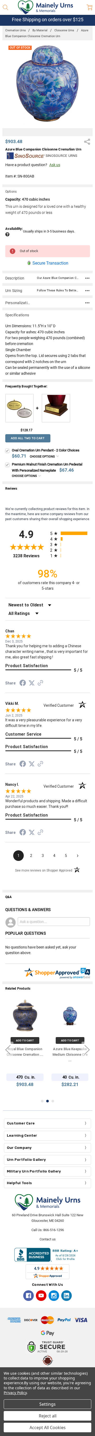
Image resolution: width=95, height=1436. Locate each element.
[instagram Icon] (54, 1295)
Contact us (48, 1239)
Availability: (14, 229)
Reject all (47, 1416)
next (87, 1050)
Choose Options (43, 456)
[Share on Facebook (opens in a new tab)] (23, 684)
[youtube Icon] (41, 1295)
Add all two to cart (28, 438)
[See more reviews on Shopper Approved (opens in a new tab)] (40, 683)
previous (7, 1050)
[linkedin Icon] (66, 1295)
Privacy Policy (15, 1392)
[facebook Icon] (28, 1295)
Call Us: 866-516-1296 (47, 1230)
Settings (47, 1404)
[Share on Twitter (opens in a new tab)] (31, 683)
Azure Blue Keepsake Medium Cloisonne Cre (70, 1054)
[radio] (70, 533)
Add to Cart (25, 1040)
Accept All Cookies (48, 1427)
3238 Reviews (30, 555)
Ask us (54, 165)
